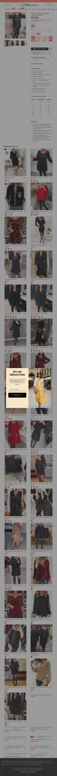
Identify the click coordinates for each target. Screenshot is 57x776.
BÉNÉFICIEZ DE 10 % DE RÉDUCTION (17, 395)
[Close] (49, 369)
